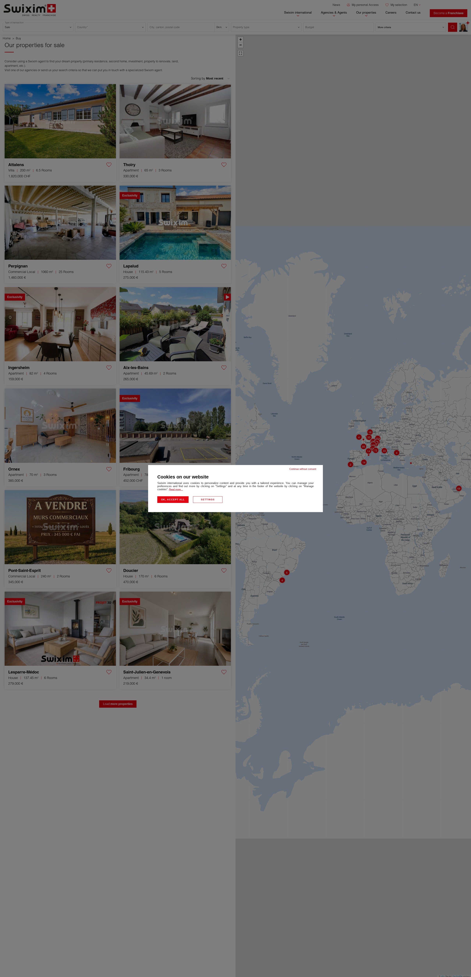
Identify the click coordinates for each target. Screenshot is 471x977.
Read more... (176, 489)
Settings (208, 499)
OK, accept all (173, 499)
